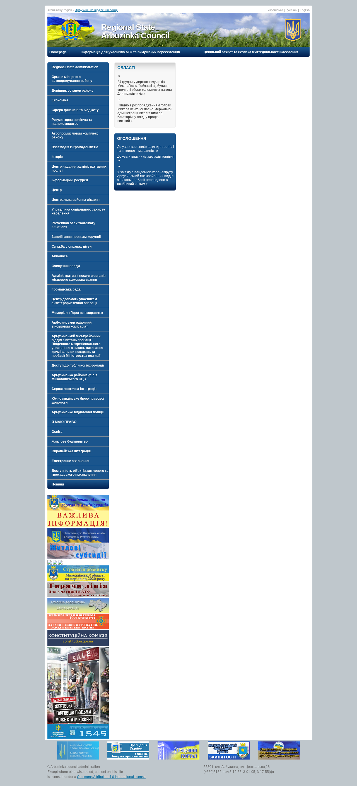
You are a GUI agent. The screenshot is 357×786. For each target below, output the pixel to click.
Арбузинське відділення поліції (96, 10)
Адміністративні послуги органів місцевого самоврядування (78, 278)
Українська (275, 10)
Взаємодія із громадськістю (75, 147)
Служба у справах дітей (71, 246)
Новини (58, 484)
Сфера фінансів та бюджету (75, 110)
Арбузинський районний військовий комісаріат (71, 324)
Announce (60, 256)
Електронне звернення (70, 461)
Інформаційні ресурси (70, 180)
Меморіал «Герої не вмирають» (77, 313)
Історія (57, 157)
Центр (57, 190)
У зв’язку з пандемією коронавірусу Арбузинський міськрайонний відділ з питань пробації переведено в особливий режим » (145, 178)
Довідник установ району (72, 90)
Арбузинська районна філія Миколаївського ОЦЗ (74, 377)
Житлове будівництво (70, 441)
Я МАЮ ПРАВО (64, 422)
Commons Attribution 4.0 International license (111, 777)
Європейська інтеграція (71, 451)
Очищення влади (66, 266)
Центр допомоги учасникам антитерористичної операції (74, 301)
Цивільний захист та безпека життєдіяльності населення (251, 52)
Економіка (60, 100)
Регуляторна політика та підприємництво (72, 122)
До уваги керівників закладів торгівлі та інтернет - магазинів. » (145, 149)
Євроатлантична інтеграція (74, 389)
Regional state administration (75, 67)
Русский (291, 10)
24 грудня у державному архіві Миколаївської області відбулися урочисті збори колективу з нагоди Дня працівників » (144, 88)
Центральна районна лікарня (76, 200)
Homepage (58, 52)
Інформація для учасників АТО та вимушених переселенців (130, 52)
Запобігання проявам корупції (76, 237)
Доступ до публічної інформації (78, 365)
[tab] (78, 67)
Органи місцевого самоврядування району (72, 79)
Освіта (57, 432)
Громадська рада (66, 289)
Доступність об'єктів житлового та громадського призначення (80, 473)
